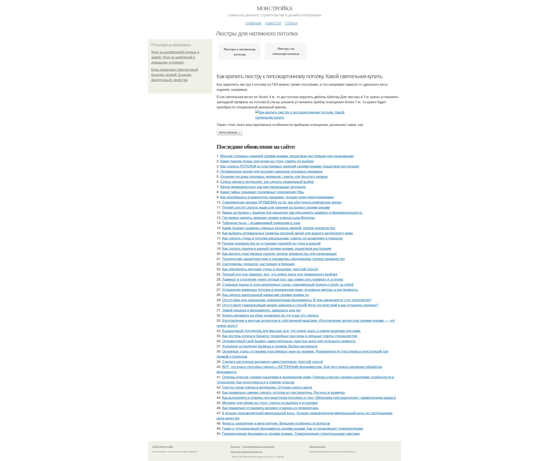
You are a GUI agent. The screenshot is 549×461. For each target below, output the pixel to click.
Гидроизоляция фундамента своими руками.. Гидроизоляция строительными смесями (291, 433)
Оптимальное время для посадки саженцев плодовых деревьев (271, 171)
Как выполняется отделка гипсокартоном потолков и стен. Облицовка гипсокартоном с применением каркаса (309, 397)
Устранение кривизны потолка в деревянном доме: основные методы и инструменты (290, 289)
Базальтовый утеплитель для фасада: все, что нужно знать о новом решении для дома (291, 330)
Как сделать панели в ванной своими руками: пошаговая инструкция (276, 248)
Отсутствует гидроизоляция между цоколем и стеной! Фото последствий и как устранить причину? (300, 304)
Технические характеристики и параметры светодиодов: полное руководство (283, 258)
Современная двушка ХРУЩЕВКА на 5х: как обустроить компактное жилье (282, 202)
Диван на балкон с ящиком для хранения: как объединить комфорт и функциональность (292, 212)
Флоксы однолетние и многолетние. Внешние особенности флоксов (276, 423)
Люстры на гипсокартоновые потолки (285, 52)
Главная (253, 22)
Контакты (235, 446)
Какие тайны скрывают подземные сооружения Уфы (262, 191)
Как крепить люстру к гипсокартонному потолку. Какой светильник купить (299, 76)
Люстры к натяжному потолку (240, 51)
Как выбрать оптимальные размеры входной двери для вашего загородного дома (287, 232)
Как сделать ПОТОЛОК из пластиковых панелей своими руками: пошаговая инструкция (289, 166)
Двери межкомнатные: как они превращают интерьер (263, 186)
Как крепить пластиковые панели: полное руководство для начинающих (279, 253)
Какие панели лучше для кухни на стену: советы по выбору (267, 161)
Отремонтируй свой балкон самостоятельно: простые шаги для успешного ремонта (288, 340)
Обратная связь (317, 446)
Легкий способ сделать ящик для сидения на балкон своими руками (276, 207)
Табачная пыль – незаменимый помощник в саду (261, 222)
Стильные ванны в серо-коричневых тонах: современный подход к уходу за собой (287, 284)
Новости (273, 22)
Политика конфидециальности (246, 451)
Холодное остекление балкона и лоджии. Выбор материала (269, 346)
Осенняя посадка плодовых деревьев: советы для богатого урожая (274, 176)
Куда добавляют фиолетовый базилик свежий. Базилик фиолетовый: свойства (174, 75)
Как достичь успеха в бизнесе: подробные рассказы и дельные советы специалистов (289, 335)
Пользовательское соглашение (258, 446)
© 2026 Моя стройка (162, 446)
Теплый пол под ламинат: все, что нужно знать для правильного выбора (279, 274)
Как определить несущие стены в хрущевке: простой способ (270, 268)
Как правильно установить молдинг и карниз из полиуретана (270, 407)
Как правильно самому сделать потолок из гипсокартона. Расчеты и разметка (283, 392)
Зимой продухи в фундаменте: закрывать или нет (261, 310)
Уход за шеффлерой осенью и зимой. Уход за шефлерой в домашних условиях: (175, 57)
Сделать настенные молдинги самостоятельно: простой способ (272, 361)
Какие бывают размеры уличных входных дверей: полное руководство (278, 227)
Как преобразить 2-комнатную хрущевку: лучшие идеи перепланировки (277, 197)
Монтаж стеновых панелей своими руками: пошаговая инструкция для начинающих (287, 155)
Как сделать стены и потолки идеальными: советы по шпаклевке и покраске (282, 238)
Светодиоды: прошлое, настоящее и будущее (258, 263)
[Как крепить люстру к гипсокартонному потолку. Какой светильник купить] (309, 115)
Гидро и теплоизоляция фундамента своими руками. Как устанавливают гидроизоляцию (292, 428)
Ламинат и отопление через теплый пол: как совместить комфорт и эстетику (282, 279)
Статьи (291, 22)
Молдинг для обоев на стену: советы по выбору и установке (270, 402)
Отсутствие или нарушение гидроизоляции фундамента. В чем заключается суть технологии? (296, 299)
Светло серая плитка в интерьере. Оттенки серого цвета (267, 387)
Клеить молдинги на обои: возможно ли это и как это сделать (270, 315)
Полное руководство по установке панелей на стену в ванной (271, 243)
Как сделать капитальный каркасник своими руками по (265, 294)
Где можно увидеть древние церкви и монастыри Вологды (268, 217)
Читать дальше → (229, 132)
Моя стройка (274, 8)
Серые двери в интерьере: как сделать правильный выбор (267, 181)
